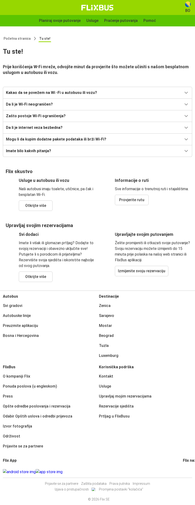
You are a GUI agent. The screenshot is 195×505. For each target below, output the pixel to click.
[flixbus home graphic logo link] (97, 7)
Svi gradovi (12, 305)
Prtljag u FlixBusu (114, 416)
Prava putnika (119, 484)
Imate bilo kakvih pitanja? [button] (28, 151)
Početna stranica (17, 38)
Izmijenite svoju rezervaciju (141, 271)
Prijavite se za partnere (23, 446)
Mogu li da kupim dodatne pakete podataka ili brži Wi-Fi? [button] (56, 139)
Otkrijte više (35, 205)
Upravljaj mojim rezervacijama (125, 396)
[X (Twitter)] (189, 472)
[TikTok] (190, 472)
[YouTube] (186, 472)
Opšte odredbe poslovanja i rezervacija (36, 406)
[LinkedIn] (188, 472)
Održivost (11, 436)
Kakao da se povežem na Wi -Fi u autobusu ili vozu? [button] (51, 92)
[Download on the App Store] (49, 472)
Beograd (106, 335)
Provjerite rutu (131, 200)
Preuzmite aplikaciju (20, 325)
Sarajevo (106, 315)
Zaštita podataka (94, 484)
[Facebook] (183, 472)
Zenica (105, 305)
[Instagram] (185, 472)
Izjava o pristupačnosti (72, 489)
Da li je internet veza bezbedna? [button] (34, 127)
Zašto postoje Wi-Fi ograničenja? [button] (36, 116)
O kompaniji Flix (16, 376)
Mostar (105, 325)
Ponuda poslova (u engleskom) (30, 386)
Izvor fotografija (17, 426)
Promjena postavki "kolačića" (121, 489)
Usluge (105, 386)
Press (8, 396)
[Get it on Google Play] (19, 472)
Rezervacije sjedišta (116, 406)
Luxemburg (108, 355)
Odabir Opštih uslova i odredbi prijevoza (37, 416)
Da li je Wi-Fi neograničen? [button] (29, 104)
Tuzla (104, 345)
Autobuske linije (17, 315)
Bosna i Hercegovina (21, 335)
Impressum (141, 484)
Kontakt (106, 376)
